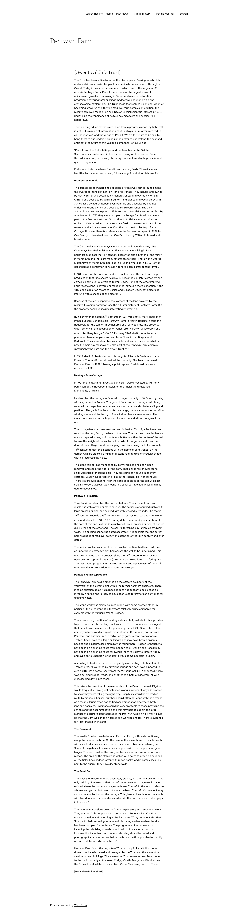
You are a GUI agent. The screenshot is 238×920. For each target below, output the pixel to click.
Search (184, 13)
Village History (142, 13)
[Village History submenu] (152, 14)
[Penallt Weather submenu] (175, 14)
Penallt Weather (165, 13)
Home (109, 13)
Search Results (94, 13)
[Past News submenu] (130, 14)
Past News (122, 13)
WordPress (80, 905)
